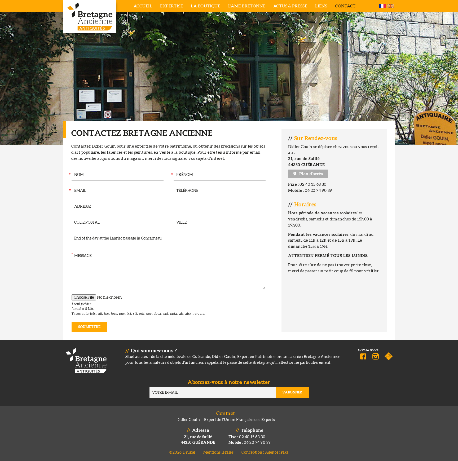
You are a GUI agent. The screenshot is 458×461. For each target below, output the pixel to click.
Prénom (172, 175)
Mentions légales (218, 452)
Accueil (143, 6)
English (390, 6)
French (382, 6)
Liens (321, 6)
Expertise (171, 6)
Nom (69, 175)
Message (72, 254)
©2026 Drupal (182, 452)
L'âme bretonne (246, 6)
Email (69, 191)
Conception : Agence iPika (264, 452)
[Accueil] (89, 16)
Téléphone (171, 191)
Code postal (69, 223)
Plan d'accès (311, 174)
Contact (345, 6)
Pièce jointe (71, 299)
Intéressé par (71, 238)
